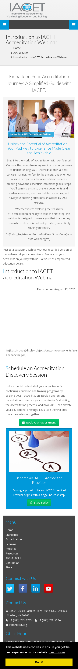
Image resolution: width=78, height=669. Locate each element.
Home (9, 530)
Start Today (40, 502)
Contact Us (12, 563)
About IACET (13, 558)
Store (9, 567)
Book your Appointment (40, 422)
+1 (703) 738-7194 (49, 620)
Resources (12, 553)
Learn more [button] (57, 652)
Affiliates (11, 548)
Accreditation (14, 539)
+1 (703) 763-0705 (20, 620)
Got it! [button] (39, 662)
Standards (12, 535)
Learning (11, 544)
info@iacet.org (18, 624)
